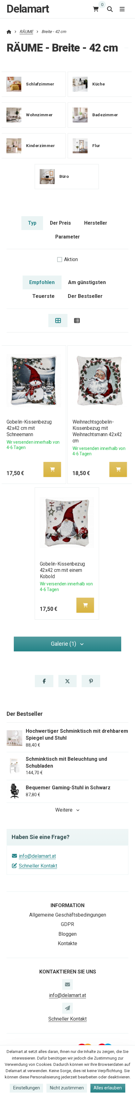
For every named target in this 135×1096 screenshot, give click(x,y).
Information (67, 905)
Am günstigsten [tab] (87, 282)
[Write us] (67, 1008)
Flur (96, 145)
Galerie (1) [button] (63, 643)
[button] (52, 469)
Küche (98, 84)
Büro (64, 176)
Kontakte (67, 943)
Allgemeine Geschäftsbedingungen (67, 915)
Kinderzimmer (40, 145)
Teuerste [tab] (43, 296)
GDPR (67, 924)
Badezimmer (105, 114)
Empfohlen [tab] (42, 282)
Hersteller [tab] (95, 223)
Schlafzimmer (40, 84)
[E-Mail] (67, 984)
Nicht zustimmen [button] (67, 1087)
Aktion (71, 259)
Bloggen (67, 934)
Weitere (64, 810)
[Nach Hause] (9, 31)
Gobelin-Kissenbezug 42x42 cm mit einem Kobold (62, 570)
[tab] (58, 320)
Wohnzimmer (39, 114)
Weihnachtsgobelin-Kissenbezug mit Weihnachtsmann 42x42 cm (97, 431)
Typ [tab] (32, 223)
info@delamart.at (37, 856)
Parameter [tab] (67, 237)
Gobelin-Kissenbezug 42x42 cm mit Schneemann (28, 428)
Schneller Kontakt (38, 866)
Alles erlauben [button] (108, 1087)
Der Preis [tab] (60, 223)
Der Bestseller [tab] (85, 296)
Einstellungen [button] (26, 1087)
